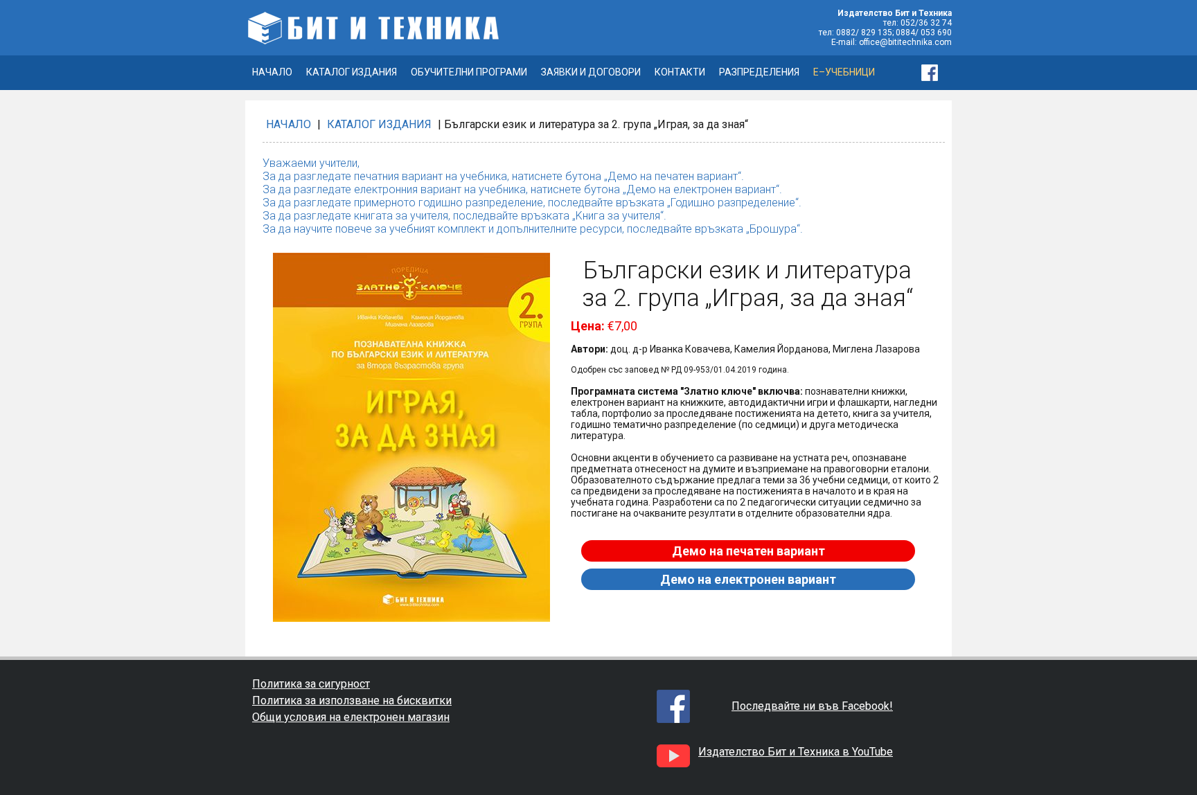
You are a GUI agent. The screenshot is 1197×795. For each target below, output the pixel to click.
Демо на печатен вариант (748, 551)
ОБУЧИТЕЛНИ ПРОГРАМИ (469, 72)
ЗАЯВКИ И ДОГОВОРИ (591, 72)
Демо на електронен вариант (748, 579)
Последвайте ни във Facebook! (812, 706)
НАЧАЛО (272, 72)
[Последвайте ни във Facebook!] (936, 72)
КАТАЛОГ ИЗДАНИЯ (351, 72)
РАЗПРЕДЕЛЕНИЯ (759, 72)
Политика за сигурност (311, 683)
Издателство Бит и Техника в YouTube (795, 751)
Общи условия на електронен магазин (351, 717)
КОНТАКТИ (680, 72)
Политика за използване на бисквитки (352, 700)
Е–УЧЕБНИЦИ (844, 72)
